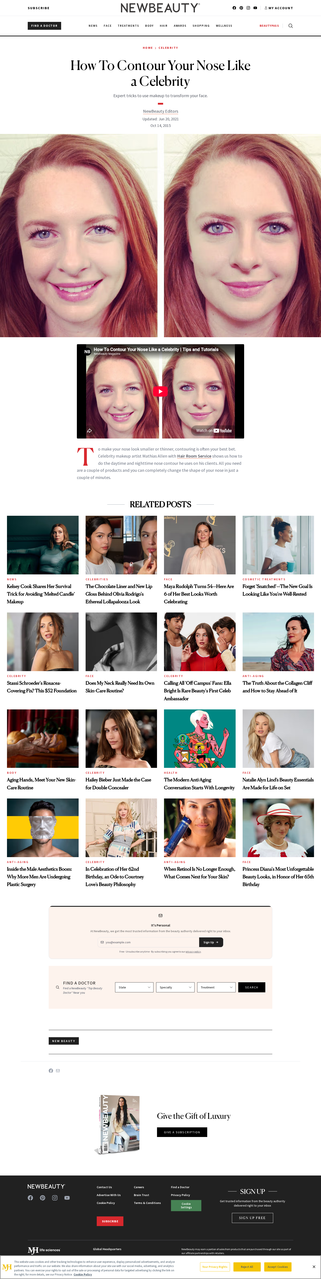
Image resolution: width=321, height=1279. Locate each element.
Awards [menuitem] (180, 26)
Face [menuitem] (108, 26)
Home (148, 48)
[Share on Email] (58, 1070)
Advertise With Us (109, 1195)
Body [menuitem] (149, 26)
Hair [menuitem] (164, 26)
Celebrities (97, 579)
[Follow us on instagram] (248, 8)
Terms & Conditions (147, 1203)
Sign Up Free (252, 1218)
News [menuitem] (93, 26)
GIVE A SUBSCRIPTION (182, 1132)
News (12, 579)
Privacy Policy (180, 1195)
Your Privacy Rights (214, 1267)
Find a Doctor (180, 1187)
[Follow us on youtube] (255, 8)
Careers (139, 1187)
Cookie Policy (106, 1203)
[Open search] (289, 25)
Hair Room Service (194, 456)
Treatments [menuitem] (128, 26)
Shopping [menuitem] (201, 26)
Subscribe (39, 8)
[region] (160, 1267)
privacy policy (193, 951)
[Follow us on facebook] (234, 8)
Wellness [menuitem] (224, 26)
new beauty (63, 1041)
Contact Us (104, 1187)
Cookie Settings (186, 1205)
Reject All (247, 1267)
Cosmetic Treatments (264, 579)
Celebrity (168, 48)
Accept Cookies (278, 1267)
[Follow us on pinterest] (241, 8)
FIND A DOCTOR (44, 26)
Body (12, 773)
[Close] (314, 1267)
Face (168, 579)
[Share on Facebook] (51, 1070)
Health (171, 773)
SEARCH (251, 987)
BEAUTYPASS (269, 26)
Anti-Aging (253, 676)
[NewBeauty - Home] (160, 7)
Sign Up (209, 942)
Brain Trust (141, 1195)
